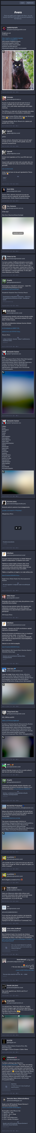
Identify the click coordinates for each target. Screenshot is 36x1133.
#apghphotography (15, 41)
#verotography (22, 48)
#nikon (11, 45)
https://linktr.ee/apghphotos (10, 40)
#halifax (16, 43)
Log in (22, 2)
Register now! (30, 2)
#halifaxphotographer (8, 43)
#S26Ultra (5, 46)
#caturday (5, 35)
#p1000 (10, 46)
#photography (6, 41)
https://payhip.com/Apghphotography (12, 38)
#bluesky (14, 46)
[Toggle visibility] (3, 52)
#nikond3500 (16, 45)
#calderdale (5, 45)
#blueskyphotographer (8, 48)
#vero (16, 48)
